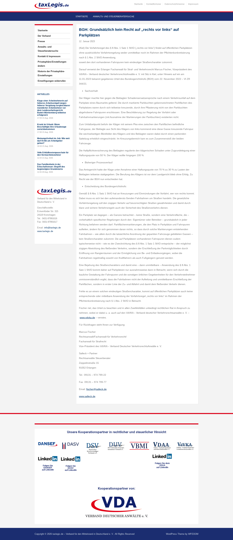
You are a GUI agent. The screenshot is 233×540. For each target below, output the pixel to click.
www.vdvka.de (87, 317)
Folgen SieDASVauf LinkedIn (71, 468)
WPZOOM (193, 534)
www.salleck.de (87, 396)
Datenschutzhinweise (175, 4)
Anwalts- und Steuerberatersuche (113, 16)
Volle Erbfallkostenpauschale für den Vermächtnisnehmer (53, 153)
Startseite (138, 4)
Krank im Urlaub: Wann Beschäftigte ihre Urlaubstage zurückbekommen (51, 126)
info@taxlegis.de (52, 227)
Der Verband (44, 36)
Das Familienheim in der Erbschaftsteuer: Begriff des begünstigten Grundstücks (51, 166)
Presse (41, 41)
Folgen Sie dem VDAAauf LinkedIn (162, 465)
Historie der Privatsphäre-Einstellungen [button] (51, 73)
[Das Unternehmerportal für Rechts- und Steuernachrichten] (52, 5)
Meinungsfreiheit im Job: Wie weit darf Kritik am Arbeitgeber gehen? (53, 140)
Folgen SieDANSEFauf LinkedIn (48, 467)
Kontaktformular (153, 4)
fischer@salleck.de (96, 389)
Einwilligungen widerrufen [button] (52, 81)
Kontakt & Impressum (49, 56)
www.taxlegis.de (45, 231)
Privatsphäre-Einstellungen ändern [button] (52, 64)
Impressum (193, 4)
